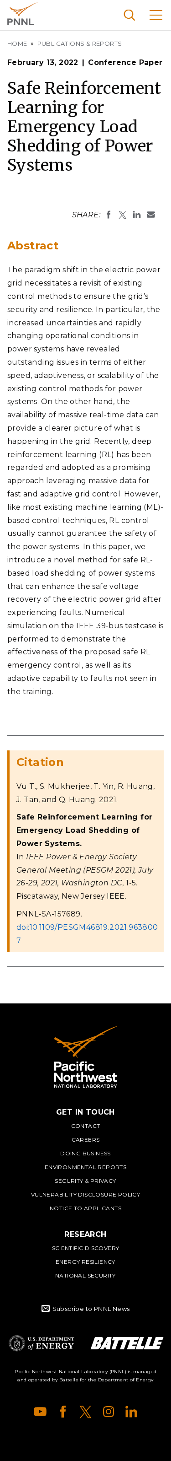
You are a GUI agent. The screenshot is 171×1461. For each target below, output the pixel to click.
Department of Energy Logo (41, 1343)
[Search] (129, 15)
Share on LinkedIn (137, 215)
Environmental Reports (85, 1167)
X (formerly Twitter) (86, 1411)
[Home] (85, 1057)
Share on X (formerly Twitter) (123, 215)
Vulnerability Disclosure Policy (85, 1194)
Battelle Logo (127, 1343)
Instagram (108, 1411)
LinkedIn (131, 1411)
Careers (86, 1139)
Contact (85, 1125)
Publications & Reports (79, 43)
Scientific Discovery (85, 1248)
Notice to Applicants (85, 1208)
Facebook (63, 1411)
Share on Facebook (108, 215)
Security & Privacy (85, 1180)
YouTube (40, 1411)
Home (17, 43)
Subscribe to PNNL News (91, 1308)
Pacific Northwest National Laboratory (22, 13)
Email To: (151, 215)
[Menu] (156, 15)
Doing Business (85, 1153)
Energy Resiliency (85, 1261)
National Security (85, 1275)
